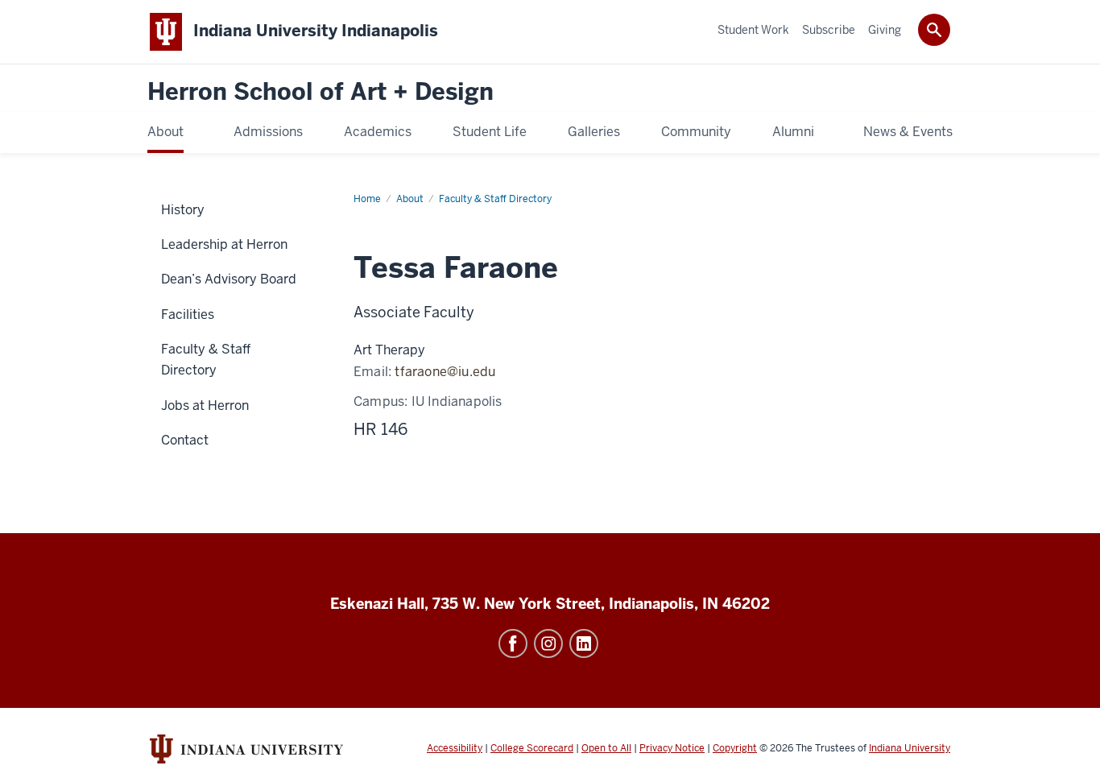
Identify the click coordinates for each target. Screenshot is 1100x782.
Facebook (512, 643)
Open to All (606, 748)
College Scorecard (531, 748)
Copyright (735, 748)
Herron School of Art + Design (320, 92)
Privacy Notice (672, 748)
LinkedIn (583, 643)
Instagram (548, 643)
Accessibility (454, 748)
